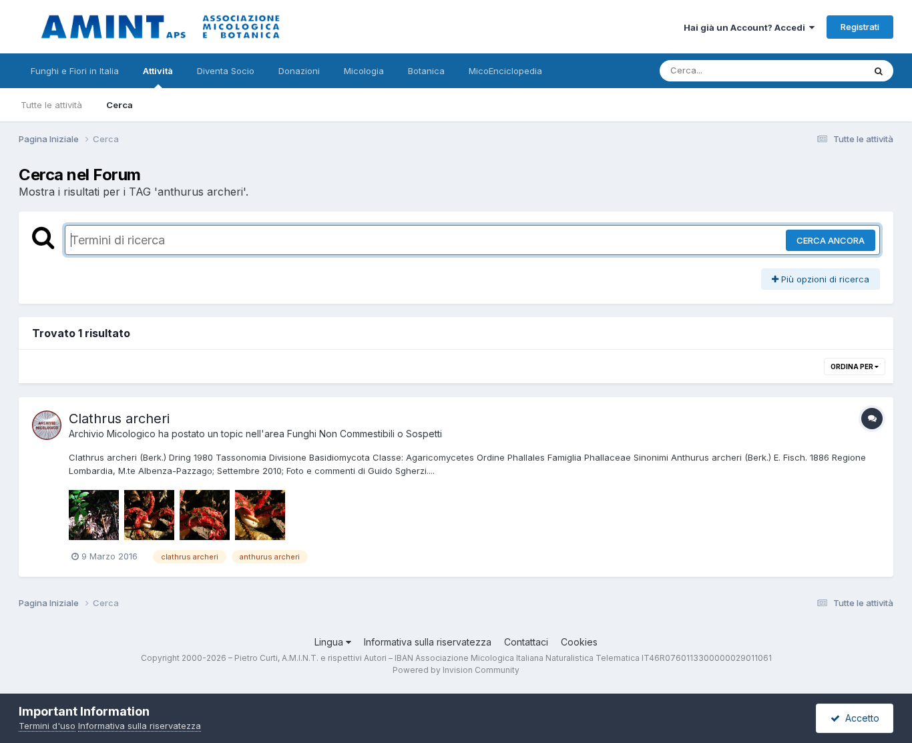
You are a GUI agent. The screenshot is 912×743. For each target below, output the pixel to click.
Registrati (860, 26)
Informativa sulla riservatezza (427, 642)
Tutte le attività (51, 104)
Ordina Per (853, 366)
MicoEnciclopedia (505, 70)
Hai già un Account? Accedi (746, 27)
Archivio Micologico (112, 433)
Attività (158, 70)
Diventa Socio (225, 70)
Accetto (859, 718)
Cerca (119, 104)
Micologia (364, 70)
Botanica (426, 70)
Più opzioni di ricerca (823, 279)
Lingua (330, 642)
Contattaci (526, 642)
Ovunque (828, 70)
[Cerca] (878, 70)
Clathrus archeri (119, 419)
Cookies (579, 642)
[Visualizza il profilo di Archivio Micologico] (46, 425)
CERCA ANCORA (830, 240)
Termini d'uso (47, 725)
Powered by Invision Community (456, 670)
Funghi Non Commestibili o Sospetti (364, 433)
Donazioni (299, 70)
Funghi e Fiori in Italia (75, 70)
